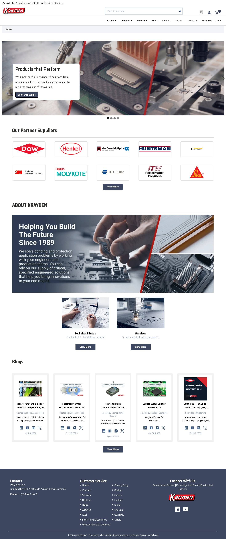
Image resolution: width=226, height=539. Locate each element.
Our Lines (86, 500)
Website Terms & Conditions (96, 525)
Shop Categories (27, 95)
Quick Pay (193, 20)
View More (113, 187)
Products (126, 20)
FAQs (84, 515)
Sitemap (93, 535)
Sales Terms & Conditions (94, 520)
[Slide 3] (118, 118)
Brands (111, 20)
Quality (117, 490)
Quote (117, 505)
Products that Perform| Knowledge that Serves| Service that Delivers (33, 3)
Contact (179, 20)
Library (117, 520)
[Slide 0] (108, 118)
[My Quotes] (201, 12)
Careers (166, 20)
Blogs (155, 20)
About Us (86, 510)
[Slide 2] (114, 118)
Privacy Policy (121, 485)
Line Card (118, 510)
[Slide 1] (111, 118)
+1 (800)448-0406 (28, 494)
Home (9, 29)
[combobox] (143, 11)
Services (141, 20)
